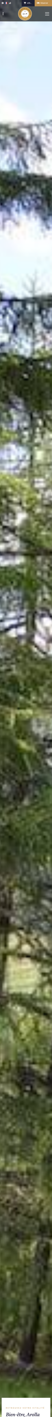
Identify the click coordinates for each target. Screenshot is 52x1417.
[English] (10, 3)
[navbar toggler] (47, 14)
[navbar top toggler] (4, 14)
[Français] (6, 3)
